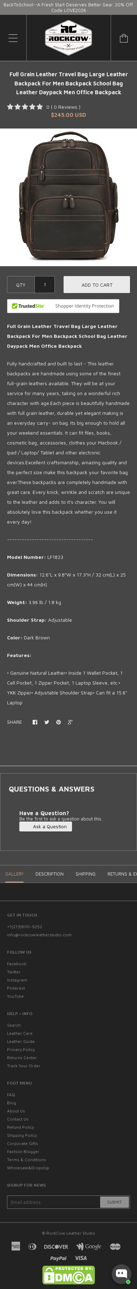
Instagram (17, 980)
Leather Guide (21, 1041)
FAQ (11, 1094)
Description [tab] (49, 874)
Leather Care (20, 1033)
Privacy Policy (21, 1049)
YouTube (15, 996)
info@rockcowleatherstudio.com (39, 934)
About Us (16, 1111)
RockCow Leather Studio (70, 1233)
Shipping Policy (22, 1135)
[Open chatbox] (121, 1274)
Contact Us (17, 1119)
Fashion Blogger (23, 1151)
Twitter (14, 971)
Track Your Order (23, 1065)
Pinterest (16, 988)
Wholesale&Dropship (28, 1167)
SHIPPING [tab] (86, 874)
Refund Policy (20, 1127)
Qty (21, 285)
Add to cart (96, 285)
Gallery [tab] (14, 874)
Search (14, 1025)
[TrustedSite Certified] (63, 306)
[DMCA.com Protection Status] (68, 1282)
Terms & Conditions (26, 1159)
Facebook (16, 963)
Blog (11, 1102)
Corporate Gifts (22, 1143)
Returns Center (22, 1057)
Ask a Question (49, 826)
